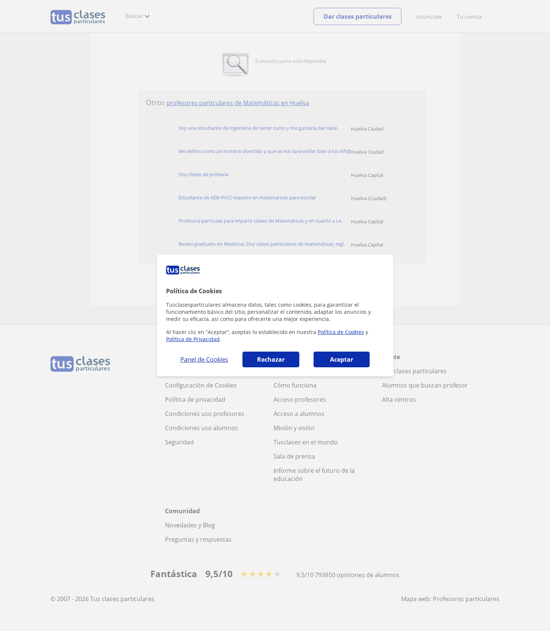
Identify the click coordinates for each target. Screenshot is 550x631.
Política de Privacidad (193, 339)
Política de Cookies (341, 332)
